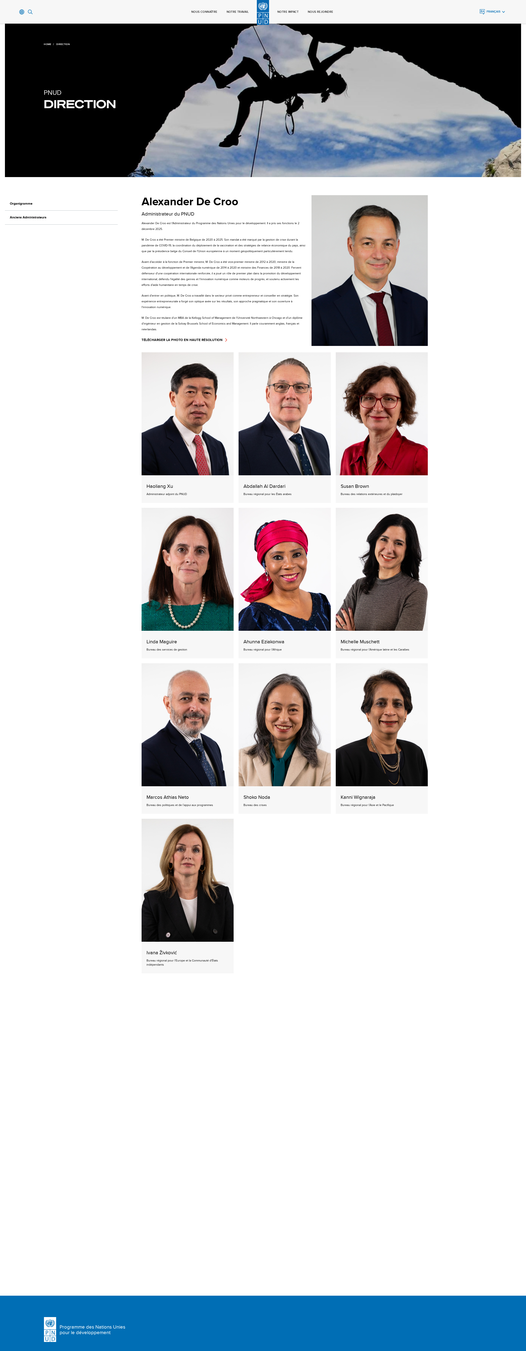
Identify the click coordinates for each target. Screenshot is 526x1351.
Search (30, 12)
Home (47, 44)
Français (493, 11)
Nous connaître (204, 12)
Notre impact (288, 12)
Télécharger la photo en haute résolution (182, 340)
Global (21, 12)
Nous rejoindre (320, 12)
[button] (188, 427)
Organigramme (21, 203)
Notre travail (238, 12)
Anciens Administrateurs (28, 217)
